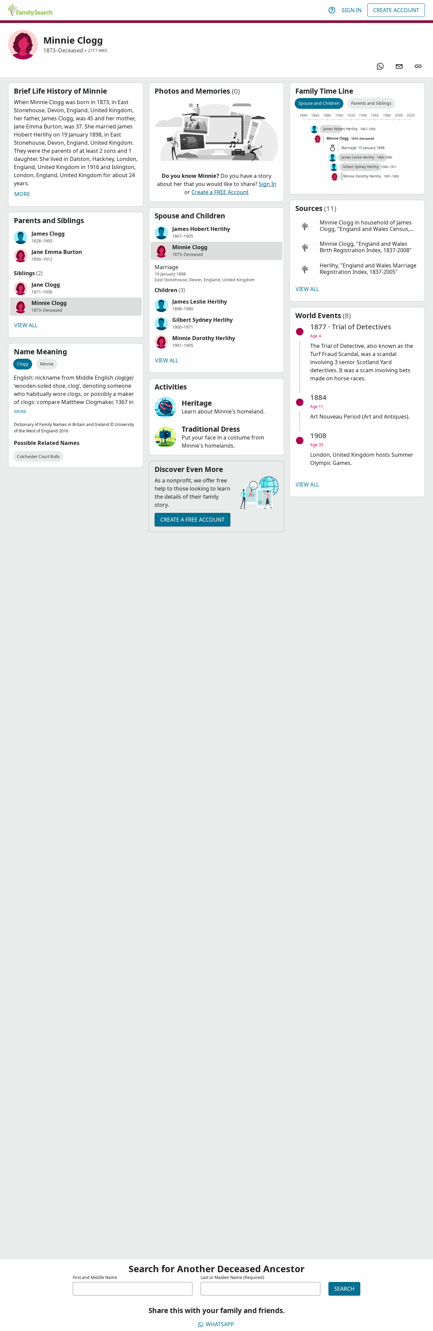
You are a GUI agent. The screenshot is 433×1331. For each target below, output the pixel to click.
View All (26, 325)
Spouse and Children (319, 103)
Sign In (352, 10)
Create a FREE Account (220, 192)
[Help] (332, 10)
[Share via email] (399, 66)
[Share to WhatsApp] (380, 66)
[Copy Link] (418, 66)
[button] (76, 237)
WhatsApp (220, 1324)
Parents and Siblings (371, 103)
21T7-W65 (97, 50)
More (22, 194)
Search (344, 1288)
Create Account (396, 10)
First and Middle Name (95, 1277)
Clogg (22, 364)
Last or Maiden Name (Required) (232, 1277)
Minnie (46, 364)
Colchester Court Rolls (38, 456)
